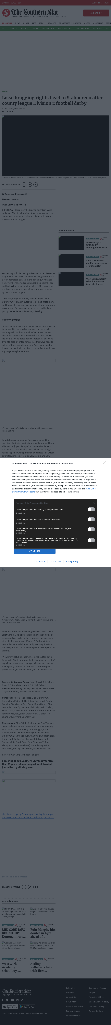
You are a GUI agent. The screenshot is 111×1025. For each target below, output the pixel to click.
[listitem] (55, 502)
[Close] (105, 463)
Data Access (55, 561)
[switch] (91, 509)
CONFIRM (34, 551)
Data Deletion (39, 561)
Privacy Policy (72, 561)
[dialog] (55, 512)
